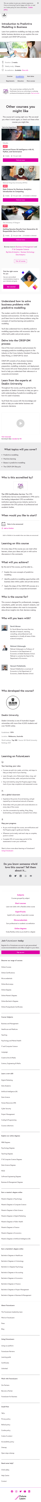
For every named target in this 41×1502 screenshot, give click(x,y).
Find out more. (35, 93)
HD (21, 439)
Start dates (30, 76)
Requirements (10, 81)
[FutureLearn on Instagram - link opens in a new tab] (16, 1491)
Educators (21, 81)
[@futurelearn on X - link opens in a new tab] (20, 1491)
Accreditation (20, 76)
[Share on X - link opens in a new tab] (15, 876)
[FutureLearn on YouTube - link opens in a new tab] (25, 1491)
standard (15, 439)
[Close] (38, 3)
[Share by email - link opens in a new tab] (30, 876)
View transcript (6, 437)
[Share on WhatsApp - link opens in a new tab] (25, 876)
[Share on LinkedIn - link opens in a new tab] (20, 876)
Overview (10, 76)
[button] (20, 160)
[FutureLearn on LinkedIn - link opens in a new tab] (29, 1491)
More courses (31, 81)
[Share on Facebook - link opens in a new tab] (10, 876)
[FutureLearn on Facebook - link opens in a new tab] (12, 1491)
